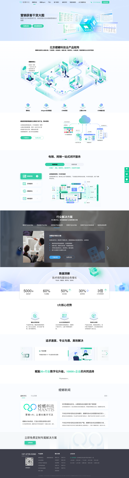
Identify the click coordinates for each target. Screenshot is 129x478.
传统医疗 (57, 460)
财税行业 (63, 465)
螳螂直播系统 (50, 457)
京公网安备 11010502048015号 (44, 475)
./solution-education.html (64, 257)
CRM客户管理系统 (42, 463)
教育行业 (57, 457)
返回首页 (2, 433)
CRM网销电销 (41, 465)
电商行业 (63, 468)
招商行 (62, 457)
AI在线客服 (40, 460)
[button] (62, 39)
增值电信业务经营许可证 (56, 475)
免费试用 (105, 2)
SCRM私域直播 (41, 468)
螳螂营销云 (40, 457)
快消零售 (57, 462)
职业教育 (57, 468)
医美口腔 (63, 460)
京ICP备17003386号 (66, 475)
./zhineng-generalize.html (26, 138)
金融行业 (57, 465)
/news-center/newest (106, 396)
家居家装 (57, 470)
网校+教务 (40, 470)
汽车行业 (63, 462)
